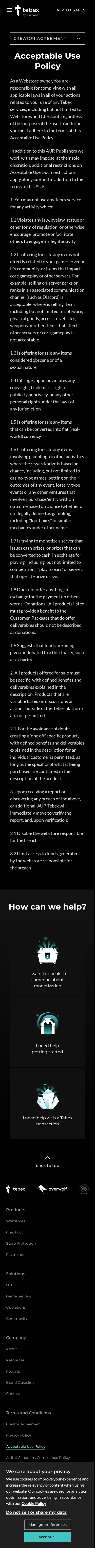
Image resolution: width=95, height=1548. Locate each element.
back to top (47, 1165)
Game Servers (18, 1296)
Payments (15, 1254)
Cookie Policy (34, 1503)
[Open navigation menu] (9, 10)
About (11, 1349)
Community (17, 1318)
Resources (15, 1360)
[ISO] (84, 1189)
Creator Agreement (23, 1424)
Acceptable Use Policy (25, 1446)
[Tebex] (15, 1189)
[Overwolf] (52, 1189)
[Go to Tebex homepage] (27, 10)
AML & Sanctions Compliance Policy (38, 1457)
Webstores (15, 1221)
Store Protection (21, 1243)
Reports (13, 1371)
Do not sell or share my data (36, 1512)
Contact (13, 1393)
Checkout (14, 1232)
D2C (10, 1285)
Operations (16, 1307)
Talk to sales (70, 10)
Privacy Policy (18, 1435)
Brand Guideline (20, 1382)
